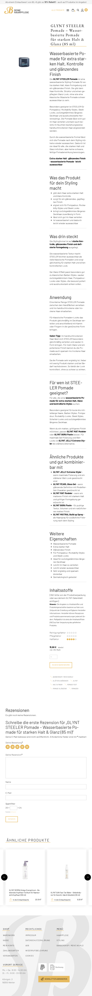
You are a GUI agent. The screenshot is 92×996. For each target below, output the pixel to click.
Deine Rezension (14, 754)
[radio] (8, 747)
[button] (67, 10)
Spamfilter (10, 803)
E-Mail (8, 793)
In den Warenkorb (61, 665)
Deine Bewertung (14, 742)
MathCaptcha (13, 812)
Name (8, 782)
